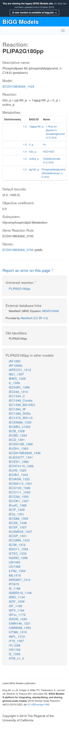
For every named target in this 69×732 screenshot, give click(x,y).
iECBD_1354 (18, 435)
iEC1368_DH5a (20, 413)
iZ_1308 (14, 654)
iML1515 (15, 575)
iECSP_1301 (18, 536)
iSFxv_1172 (17, 614)
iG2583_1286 (18, 557)
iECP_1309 (17, 509)
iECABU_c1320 (19, 426)
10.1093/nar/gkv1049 (38, 704)
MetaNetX (27, 318)
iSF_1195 (15, 606)
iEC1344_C (17, 396)
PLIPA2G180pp (19, 288)
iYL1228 (14, 645)
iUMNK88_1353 (20, 627)
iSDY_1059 (17, 601)
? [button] (52, 269)
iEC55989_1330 (20, 422)
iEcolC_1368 (18, 505)
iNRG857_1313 (19, 579)
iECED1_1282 (19, 461)
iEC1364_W (17, 409)
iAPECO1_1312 (20, 369)
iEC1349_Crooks (21, 400)
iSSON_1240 (18, 619)
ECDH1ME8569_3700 (18, 249)
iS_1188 (14, 588)
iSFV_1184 (16, 610)
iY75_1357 (16, 641)
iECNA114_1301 (20, 483)
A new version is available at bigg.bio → (34, 12)
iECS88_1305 (18, 518)
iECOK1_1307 (19, 501)
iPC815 (14, 584)
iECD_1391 (17, 439)
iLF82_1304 (17, 570)
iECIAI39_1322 (19, 479)
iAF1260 (15, 361)
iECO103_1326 (19, 488)
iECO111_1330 (19, 492)
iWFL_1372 (17, 636)
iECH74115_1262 (21, 466)
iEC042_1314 (18, 391)
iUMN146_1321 (20, 623)
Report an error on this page (26, 270)
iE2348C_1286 (19, 387)
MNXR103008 (50, 311)
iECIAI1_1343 (18, 474)
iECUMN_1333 (19, 540)
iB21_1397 (16, 374)
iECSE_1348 (18, 522)
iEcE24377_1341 (21, 457)
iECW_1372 (17, 544)
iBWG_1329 (17, 378)
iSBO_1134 (17, 597)
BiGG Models (20, 21)
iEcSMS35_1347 (20, 531)
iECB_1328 (17, 431)
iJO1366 (15, 566)
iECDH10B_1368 (21, 444)
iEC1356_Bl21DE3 (22, 404)
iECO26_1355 (19, 496)
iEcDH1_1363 (18, 448)
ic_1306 (14, 382)
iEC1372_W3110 (21, 417)
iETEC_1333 (18, 553)
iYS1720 (15, 649)
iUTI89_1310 (18, 632)
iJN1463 (14, 562)
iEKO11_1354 (18, 549)
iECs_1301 (16, 514)
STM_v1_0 (16, 658)
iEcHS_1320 (17, 470)
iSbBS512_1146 (20, 592)
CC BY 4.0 (40, 318)
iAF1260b (15, 365)
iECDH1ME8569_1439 (18, 86)
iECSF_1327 (18, 527)
